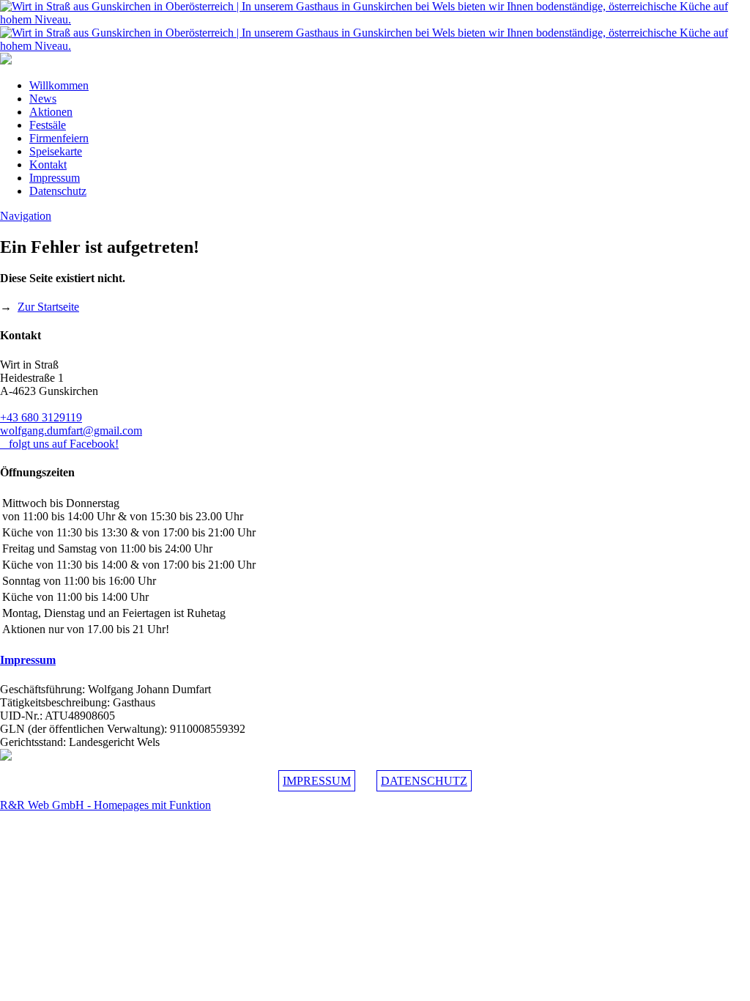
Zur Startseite (48, 306)
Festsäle (47, 125)
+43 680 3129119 (41, 417)
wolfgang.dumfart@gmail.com (71, 430)
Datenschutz (57, 191)
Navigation (25, 216)
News (42, 98)
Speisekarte (55, 151)
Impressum (54, 177)
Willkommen (59, 85)
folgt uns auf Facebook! (59, 443)
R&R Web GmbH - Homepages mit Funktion (105, 805)
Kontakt (48, 164)
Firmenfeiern (59, 138)
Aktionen (51, 112)
